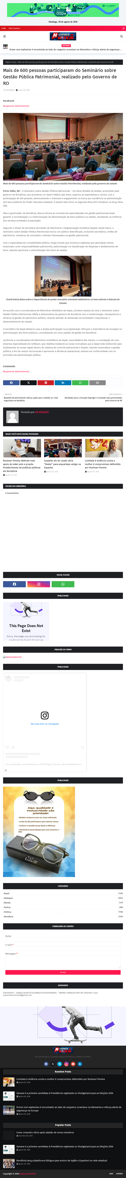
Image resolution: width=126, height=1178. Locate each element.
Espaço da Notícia (28, 1174)
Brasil (63, 893)
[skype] (59, 1064)
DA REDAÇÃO (9, 90)
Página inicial (10, 62)
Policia (63, 907)
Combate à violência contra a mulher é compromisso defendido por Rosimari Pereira (103, 464)
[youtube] (73, 1064)
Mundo (63, 903)
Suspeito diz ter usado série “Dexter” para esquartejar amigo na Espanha (62, 464)
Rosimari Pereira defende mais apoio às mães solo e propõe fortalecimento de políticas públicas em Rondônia (21, 466)
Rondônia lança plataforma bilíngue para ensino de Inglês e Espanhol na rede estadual (61, 1160)
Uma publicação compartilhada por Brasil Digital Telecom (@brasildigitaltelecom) (45, 764)
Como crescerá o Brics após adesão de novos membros (45, 1132)
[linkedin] (80, 1064)
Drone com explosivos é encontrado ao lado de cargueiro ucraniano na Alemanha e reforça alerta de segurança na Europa (66, 49)
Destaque (63, 898)
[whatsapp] (63, 584)
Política (63, 912)
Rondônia (63, 916)
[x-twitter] (53, 1064)
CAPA (4, 28)
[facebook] (14, 584)
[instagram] (123, 28)
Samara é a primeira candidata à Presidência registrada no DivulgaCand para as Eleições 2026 (64, 1093)
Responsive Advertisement (16, 106)
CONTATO (119, 1174)
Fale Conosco (14, 28)
